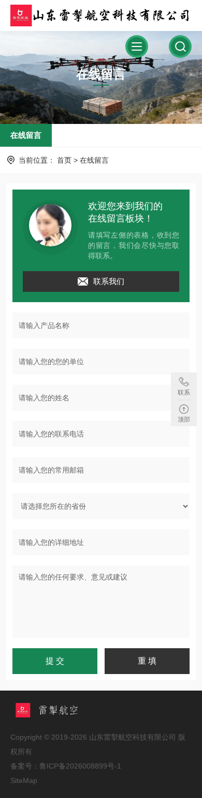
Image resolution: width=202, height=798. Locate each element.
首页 (64, 160)
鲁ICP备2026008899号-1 (80, 766)
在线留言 (25, 135)
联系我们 (108, 281)
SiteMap (23, 780)
